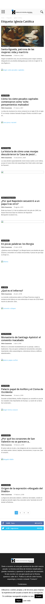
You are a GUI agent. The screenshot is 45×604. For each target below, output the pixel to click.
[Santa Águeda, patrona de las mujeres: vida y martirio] (22, 36)
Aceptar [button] (38, 596)
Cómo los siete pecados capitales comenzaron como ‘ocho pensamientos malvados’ (19, 101)
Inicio (2, 18)
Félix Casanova (6, 55)
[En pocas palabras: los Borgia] (22, 230)
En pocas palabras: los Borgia (17, 243)
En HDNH (4, 287)
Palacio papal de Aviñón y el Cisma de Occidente (22, 391)
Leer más (27, 601)
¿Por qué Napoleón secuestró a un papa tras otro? (20, 202)
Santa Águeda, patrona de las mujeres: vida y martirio (17, 51)
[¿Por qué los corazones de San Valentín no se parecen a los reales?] (22, 422)
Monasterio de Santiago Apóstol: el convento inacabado (21, 339)
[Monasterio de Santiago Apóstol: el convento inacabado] (22, 321)
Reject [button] (19, 601)
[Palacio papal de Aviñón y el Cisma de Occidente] (22, 373)
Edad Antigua (6, 46)
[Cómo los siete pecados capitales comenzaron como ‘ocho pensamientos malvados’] (22, 83)
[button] (41, 12)
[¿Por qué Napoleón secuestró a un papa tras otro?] (22, 185)
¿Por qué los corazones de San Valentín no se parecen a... (18, 440)
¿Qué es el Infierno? (12, 290)
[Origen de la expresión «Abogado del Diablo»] (22, 472)
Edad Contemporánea (8, 197)
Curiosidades (6, 435)
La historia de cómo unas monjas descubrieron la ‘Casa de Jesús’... (19, 153)
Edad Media (5, 95)
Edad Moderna (6, 334)
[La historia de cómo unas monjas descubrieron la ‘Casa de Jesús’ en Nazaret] (22, 135)
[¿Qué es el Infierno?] (22, 274)
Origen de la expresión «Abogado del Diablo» (22, 490)
